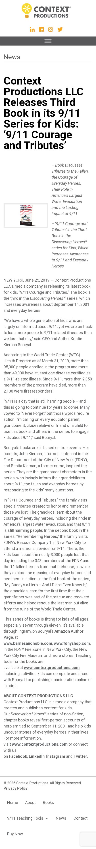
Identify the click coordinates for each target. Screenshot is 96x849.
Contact (80, 818)
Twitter (80, 756)
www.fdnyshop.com (72, 643)
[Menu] (48, 41)
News (12, 57)
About (30, 802)
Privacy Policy (15, 788)
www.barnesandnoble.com (28, 643)
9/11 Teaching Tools (25, 818)
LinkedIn (37, 756)
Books (48, 802)
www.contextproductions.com (52, 667)
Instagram (55, 756)
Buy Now (15, 834)
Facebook (18, 756)
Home (12, 802)
